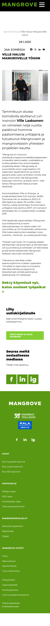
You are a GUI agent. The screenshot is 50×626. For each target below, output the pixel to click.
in (22, 379)
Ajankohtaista (9, 566)
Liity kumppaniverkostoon (15, 595)
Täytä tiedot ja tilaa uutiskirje (21, 335)
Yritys (5, 556)
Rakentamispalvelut (12, 526)
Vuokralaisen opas (11, 501)
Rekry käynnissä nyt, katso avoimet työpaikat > (24, 287)
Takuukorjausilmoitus (13, 506)
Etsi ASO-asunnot (11, 471)
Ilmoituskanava (10, 590)
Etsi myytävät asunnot (13, 461)
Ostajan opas (8, 491)
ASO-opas (7, 496)
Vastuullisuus (9, 561)
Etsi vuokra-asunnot (12, 466)
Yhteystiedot (8, 580)
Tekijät (5, 536)
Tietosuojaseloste (11, 603)
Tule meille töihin (11, 571)
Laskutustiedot (10, 585)
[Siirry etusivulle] (19, 5)
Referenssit (8, 531)
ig (33, 379)
